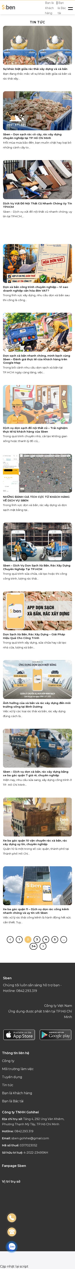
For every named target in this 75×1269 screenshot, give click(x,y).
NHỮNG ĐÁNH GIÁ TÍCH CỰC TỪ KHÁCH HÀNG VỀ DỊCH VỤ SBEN (36, 498)
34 (33, 946)
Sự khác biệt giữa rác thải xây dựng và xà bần (35, 68)
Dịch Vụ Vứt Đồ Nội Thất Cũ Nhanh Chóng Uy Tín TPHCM (37, 205)
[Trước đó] (10, 939)
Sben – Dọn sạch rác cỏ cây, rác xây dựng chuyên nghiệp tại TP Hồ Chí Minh (32, 136)
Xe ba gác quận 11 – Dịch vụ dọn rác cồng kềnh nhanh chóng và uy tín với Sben (36, 911)
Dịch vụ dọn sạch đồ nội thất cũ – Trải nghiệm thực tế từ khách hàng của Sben (35, 429)
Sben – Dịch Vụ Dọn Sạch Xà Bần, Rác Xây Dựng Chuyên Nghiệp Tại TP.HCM (36, 567)
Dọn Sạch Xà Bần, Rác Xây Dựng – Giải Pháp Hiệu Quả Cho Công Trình (34, 636)
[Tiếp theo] (43, 946)
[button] (71, 8)
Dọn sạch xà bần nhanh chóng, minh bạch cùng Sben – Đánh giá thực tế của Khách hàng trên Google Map (36, 359)
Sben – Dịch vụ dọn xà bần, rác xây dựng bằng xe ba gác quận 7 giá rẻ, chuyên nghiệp (35, 773)
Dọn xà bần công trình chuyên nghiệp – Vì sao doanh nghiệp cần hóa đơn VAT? (35, 288)
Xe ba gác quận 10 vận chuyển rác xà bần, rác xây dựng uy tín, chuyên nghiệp (35, 842)
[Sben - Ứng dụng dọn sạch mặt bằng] (8, 7)
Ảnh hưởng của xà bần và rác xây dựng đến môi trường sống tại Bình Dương (37, 704)
